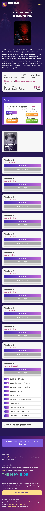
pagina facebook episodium (17, 504)
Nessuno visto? (22, 169)
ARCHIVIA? (12, 121)
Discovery (9, 81)
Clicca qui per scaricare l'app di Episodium (22, 442)
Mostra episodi (10, 162)
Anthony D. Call (10, 146)
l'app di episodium (12, 506)
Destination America (25, 81)
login (10, 100)
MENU (40, 4)
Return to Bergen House (20, 399)
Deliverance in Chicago (19, 383)
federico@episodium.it (30, 502)
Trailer (37, 87)
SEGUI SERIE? (32, 121)
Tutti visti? (22, 166)
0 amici (33, 106)
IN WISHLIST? (32, 114)
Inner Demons (16, 391)
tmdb (4, 470)
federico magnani (13, 457)
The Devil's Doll (16, 407)
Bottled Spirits (16, 379)
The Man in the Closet (19, 411)
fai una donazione (22, 492)
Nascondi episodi (11, 366)
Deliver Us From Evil (19, 415)
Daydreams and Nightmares (21, 387)
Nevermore (15, 403)
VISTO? (6, 379)
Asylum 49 (15, 395)
